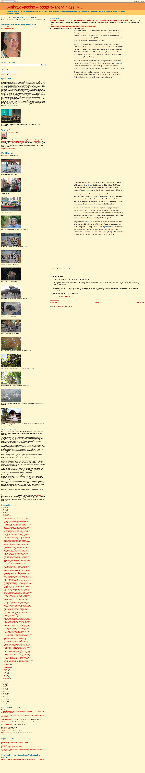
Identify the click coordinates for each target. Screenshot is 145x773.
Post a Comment (54, 300)
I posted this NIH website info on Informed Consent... (17, 628)
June (5, 672)
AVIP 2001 (4, 745)
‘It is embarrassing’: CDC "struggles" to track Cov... (16, 566)
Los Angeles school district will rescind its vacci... (16, 608)
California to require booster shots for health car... (16, 567)
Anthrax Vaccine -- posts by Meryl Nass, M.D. (45, 7)
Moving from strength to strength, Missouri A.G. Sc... (17, 627)
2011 (4, 696)
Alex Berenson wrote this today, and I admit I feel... (16, 546)
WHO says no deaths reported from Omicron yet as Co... (18, 634)
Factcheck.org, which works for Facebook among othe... (17, 543)
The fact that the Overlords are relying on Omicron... (16, 629)
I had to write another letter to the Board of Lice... (16, 612)
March (6, 677)
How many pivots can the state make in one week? (16, 518)
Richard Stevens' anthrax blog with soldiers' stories (14, 742)
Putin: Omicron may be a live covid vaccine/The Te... (17, 625)
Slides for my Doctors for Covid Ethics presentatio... (16, 603)
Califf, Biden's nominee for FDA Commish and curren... (17, 651)
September (7, 667)
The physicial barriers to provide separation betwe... (16, 637)
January (6, 680)
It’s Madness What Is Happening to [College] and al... (17, 550)
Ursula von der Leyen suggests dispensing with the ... (17, 635)
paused (87, 221)
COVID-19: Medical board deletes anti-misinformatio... (17, 622)
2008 (4, 701)
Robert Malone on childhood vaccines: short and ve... (17, 580)
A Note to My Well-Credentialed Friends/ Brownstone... (17, 560)
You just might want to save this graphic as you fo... (16, 642)
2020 (4, 681)
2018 (4, 685)
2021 (4, 514)
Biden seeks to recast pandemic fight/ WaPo (15, 569)
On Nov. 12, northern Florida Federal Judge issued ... (17, 663)
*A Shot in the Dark (6, 724)
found (90, 185)
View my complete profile (8, 148)
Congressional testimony (17, 142)
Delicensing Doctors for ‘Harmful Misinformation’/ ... (16, 562)
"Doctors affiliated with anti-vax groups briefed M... (16, 521)
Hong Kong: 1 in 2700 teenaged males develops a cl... (17, 644)
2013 (4, 693)
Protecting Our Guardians (8, 747)
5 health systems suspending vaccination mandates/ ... (17, 655)
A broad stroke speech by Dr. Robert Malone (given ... (17, 645)
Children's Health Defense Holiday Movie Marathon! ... (17, 556)
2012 (4, 694)
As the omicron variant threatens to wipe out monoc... (17, 593)
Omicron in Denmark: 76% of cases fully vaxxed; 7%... (17, 520)
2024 (4, 509)
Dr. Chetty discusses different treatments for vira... (16, 641)
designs (38, 495)
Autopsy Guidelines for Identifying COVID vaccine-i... (17, 533)
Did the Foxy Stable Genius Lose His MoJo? (15, 554)
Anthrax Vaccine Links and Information (11, 746)
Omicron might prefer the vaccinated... (13, 632)
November (7, 664)
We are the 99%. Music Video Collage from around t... (17, 595)
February (6, 678)
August (6, 669)
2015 (4, 689)
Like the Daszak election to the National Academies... (17, 658)
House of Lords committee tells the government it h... (17, 650)
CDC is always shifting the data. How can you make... (17, 631)
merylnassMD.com (6, 26)
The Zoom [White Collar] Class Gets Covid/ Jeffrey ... (17, 547)
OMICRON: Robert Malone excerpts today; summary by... (18, 588)
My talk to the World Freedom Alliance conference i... (17, 582)
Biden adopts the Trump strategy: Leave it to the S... (17, 528)
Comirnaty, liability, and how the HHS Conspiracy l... (16, 609)
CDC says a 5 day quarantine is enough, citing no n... (17, 534)
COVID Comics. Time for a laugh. (12, 615)
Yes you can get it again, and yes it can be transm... (17, 601)
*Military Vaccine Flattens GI (9, 728)
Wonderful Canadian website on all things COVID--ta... (17, 530)
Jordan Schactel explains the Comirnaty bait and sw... (17, 531)
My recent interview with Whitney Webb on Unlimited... (17, 653)
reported (106, 226)
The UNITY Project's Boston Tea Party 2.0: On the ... (17, 602)
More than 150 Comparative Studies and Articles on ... (17, 576)
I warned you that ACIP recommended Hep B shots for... (17, 586)
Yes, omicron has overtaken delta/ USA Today (15, 563)
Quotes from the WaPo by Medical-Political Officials (16, 527)
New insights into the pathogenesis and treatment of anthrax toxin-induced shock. (23, 759)
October (6, 666)
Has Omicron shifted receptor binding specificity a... (16, 598)
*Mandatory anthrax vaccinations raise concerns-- (22, 719)
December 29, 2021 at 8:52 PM (61, 296)
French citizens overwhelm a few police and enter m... (17, 647)
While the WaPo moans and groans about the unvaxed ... (18, 522)
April (5, 675)
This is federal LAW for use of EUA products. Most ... (17, 657)
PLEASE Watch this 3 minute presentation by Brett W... (17, 621)
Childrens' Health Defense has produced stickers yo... (17, 553)
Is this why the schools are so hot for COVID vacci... (17, 544)
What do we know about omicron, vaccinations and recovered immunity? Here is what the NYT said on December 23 (95, 20)
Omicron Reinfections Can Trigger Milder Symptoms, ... (17, 538)
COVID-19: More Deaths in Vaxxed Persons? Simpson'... (18, 619)
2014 (4, 691)
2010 (4, 698)
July (5, 670)
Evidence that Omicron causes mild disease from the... (17, 541)
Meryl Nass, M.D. (14, 132)
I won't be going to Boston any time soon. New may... (17, 564)
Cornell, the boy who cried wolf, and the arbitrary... (16, 585)
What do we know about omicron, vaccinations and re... (17, 537)
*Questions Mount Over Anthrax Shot (11, 730)
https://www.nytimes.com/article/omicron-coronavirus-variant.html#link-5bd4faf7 (73, 26)
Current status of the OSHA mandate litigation (15, 648)
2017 (4, 686)
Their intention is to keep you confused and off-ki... (16, 557)
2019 (4, 683)
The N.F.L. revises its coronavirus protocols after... (16, 535)
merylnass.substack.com (7, 28)
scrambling (87, 231)
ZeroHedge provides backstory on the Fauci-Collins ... (17, 572)
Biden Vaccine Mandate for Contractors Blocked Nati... (17, 624)
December (7, 515)
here (5, 155)
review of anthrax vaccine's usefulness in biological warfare (26, 141)
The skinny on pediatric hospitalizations (13, 517)
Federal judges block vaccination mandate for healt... (17, 661)
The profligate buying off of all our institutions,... (15, 611)
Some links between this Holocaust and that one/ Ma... (17, 570)
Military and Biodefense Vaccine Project (11, 743)
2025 (4, 507)
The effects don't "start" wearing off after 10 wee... (16, 559)
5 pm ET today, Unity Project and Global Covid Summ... (17, 605)
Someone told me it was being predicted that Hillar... (16, 638)
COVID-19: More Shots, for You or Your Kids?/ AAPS (17, 654)
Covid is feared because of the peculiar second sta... (17, 616)
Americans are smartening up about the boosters (16, 614)
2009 (4, 699)
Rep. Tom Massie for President (11, 579)
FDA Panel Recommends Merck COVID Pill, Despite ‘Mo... (18, 660)
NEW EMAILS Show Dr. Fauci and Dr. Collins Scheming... (18, 577)
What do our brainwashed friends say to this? (15, 640)
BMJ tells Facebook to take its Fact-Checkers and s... (17, 590)
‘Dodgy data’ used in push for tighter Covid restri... (16, 540)
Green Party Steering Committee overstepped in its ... (17, 573)
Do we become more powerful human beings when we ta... (18, 583)
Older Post (140, 302)
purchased (6, 498)
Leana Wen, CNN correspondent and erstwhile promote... (18, 524)
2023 (4, 510)
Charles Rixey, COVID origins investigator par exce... (17, 618)
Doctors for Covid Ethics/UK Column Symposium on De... (18, 606)
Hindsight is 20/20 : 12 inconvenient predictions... (16, 525)
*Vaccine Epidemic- (6, 732)
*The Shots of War (6, 722)
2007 (4, 703)
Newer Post (53, 302)
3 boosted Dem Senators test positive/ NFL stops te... (17, 575)
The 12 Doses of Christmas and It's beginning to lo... (17, 551)
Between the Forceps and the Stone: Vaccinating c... (17, 599)
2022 (4, 512)
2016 (4, 688)
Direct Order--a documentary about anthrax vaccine (15, 741)
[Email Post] (69, 268)
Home (97, 302)
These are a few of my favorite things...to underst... (16, 548)
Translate (14, 74)
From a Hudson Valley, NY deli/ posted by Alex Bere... (17, 589)
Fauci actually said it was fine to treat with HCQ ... (16, 596)
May (5, 673)
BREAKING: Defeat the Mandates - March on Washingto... (18, 592)
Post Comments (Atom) (65, 306)
